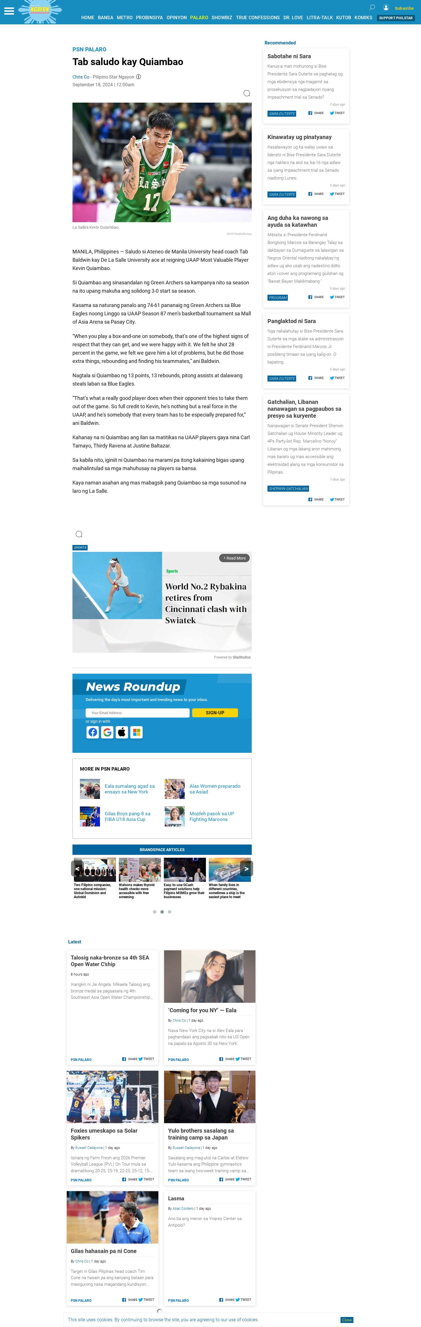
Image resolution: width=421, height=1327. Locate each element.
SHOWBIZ (222, 17)
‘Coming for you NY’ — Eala (202, 1010)
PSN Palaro (89, 49)
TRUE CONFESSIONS (258, 17)
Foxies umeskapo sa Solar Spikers (104, 1134)
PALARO (199, 17)
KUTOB (343, 17)
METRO (125, 17)
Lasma (176, 1198)
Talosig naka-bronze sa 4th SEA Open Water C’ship (110, 961)
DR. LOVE (293, 17)
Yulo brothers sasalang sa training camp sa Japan (201, 1134)
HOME (88, 17)
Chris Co (80, 77)
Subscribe (404, 8)
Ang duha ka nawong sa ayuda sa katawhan (297, 221)
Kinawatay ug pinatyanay (299, 137)
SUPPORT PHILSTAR (396, 18)
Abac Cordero (183, 1209)
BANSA (105, 17)
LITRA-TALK (320, 17)
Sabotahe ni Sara (289, 56)
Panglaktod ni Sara (291, 321)
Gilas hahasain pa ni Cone (104, 1251)
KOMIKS (363, 17)
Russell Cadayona (89, 1148)
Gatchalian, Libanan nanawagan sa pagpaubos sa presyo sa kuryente (304, 408)
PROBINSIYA (149, 17)
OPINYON (177, 17)
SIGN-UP (215, 713)
